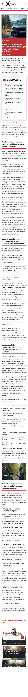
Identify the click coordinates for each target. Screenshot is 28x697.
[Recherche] (21, 3)
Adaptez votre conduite (12, 107)
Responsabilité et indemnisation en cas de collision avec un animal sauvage (14, 94)
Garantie (6, 40)
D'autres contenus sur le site (14, 621)
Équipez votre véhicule (12, 117)
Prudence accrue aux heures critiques (13, 103)
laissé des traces (8, 287)
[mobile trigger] (3, 3)
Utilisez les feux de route (12, 109)
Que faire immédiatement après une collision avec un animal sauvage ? (14, 84)
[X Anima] (11, 3)
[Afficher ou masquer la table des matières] (23, 80)
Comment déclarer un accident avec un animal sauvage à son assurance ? (14, 89)
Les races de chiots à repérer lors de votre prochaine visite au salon (13, 653)
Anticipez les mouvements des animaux (14, 113)
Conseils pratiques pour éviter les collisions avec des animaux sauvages (14, 99)
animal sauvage (15, 58)
